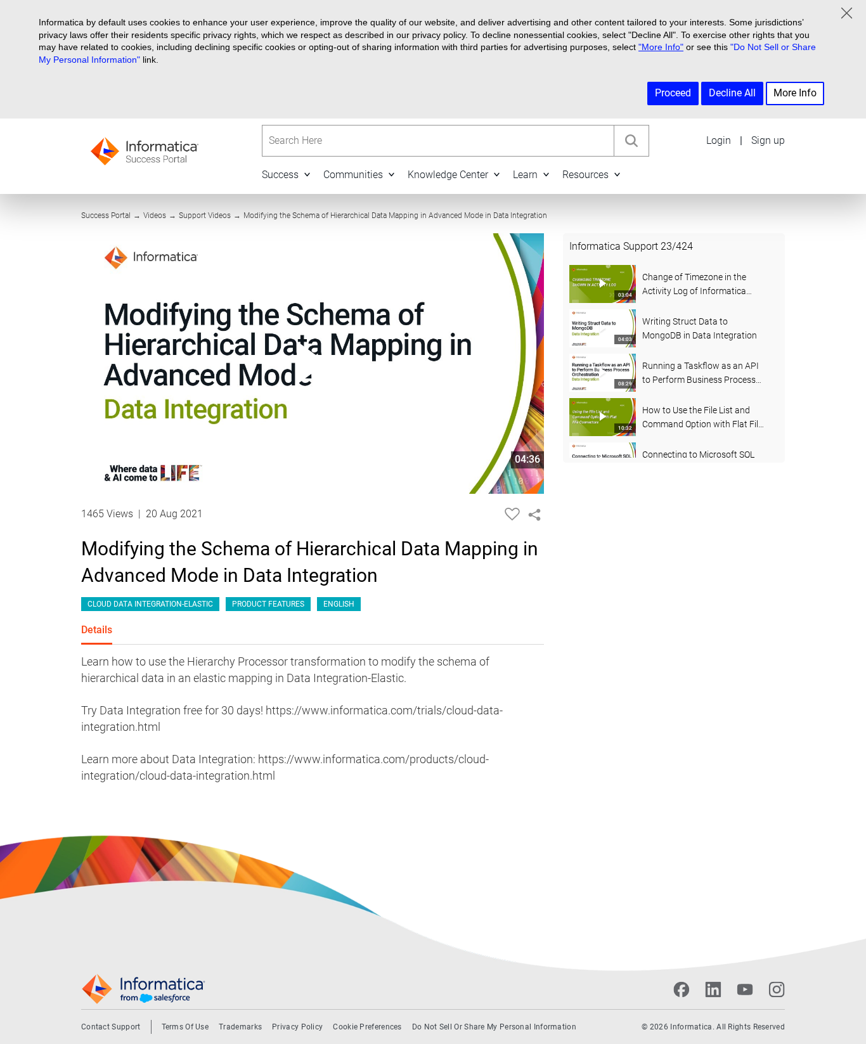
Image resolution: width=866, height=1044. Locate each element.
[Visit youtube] (745, 989)
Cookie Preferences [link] (367, 1026)
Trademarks (240, 1026)
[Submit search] (631, 141)
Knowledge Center (448, 175)
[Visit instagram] (776, 989)
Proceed (673, 93)
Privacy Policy (297, 1026)
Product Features (268, 604)
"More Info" (660, 47)
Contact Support (111, 1026)
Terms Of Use (185, 1026)
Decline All (732, 93)
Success (280, 175)
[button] (307, 174)
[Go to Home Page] (144, 147)
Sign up (768, 140)
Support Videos (205, 215)
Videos (154, 215)
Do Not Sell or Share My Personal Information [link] (494, 1026)
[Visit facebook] (681, 989)
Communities (353, 175)
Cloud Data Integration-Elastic (150, 604)
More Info (795, 93)
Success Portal (106, 215)
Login (718, 140)
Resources (585, 175)
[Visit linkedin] (713, 989)
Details (96, 630)
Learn (525, 175)
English (338, 604)
